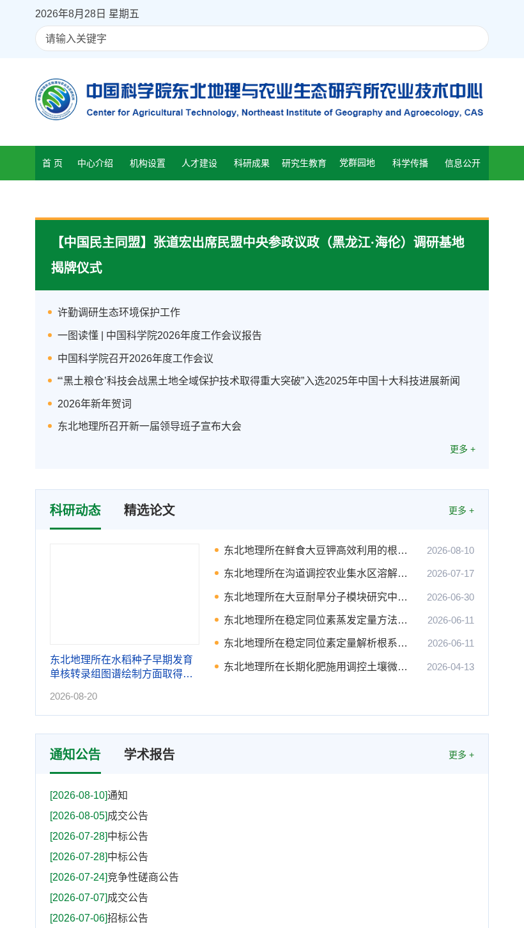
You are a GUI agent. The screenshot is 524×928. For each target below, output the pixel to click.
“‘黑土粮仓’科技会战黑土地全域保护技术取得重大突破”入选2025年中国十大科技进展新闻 (259, 380)
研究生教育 (304, 163)
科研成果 (252, 163)
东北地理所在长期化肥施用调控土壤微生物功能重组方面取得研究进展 (320, 666)
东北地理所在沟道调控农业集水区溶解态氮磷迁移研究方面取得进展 (320, 573)
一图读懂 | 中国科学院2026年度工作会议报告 (160, 335)
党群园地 (357, 163)
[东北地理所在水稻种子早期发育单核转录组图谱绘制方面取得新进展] (124, 594)
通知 (89, 793)
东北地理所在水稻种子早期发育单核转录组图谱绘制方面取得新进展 (121, 668)
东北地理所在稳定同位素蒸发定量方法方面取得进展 (320, 620)
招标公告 (99, 916)
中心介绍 (95, 163)
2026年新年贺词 (95, 403)
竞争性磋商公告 (114, 875)
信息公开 (463, 163)
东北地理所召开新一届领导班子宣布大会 (150, 426)
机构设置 (148, 163)
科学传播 (410, 163)
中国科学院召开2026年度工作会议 (135, 358)
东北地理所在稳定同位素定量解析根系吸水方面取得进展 (320, 643)
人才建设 (199, 163)
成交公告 (99, 813)
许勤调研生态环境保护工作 (119, 312)
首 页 (52, 163)
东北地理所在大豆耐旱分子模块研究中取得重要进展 (320, 597)
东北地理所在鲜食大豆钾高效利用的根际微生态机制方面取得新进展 (320, 550)
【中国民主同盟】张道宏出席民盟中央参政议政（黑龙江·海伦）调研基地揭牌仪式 (258, 255)
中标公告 (99, 834)
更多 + (462, 449)
